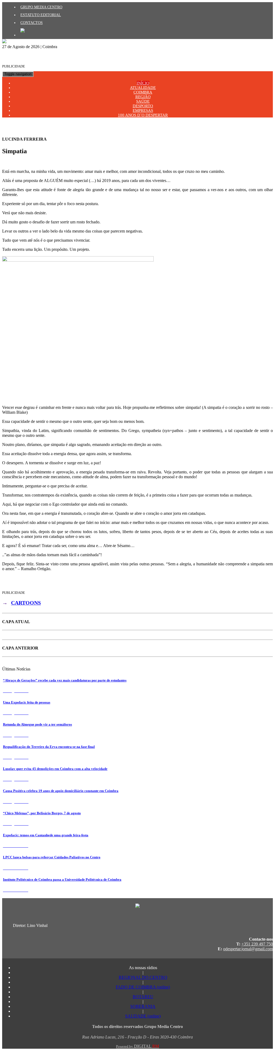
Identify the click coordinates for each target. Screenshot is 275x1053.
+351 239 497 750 (257, 944)
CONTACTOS (31, 22)
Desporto (143, 106)
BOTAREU (143, 996)
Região (143, 97)
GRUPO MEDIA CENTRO (41, 7)
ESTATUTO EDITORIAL (40, 15)
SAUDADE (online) (143, 1016)
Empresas (143, 110)
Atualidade (143, 87)
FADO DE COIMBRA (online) (143, 987)
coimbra (142, 92)
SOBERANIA (142, 1006)
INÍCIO (143, 83)
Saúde (143, 101)
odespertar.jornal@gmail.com (248, 949)
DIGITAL (137, 1046)
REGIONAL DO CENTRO (143, 977)
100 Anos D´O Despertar (143, 115)
